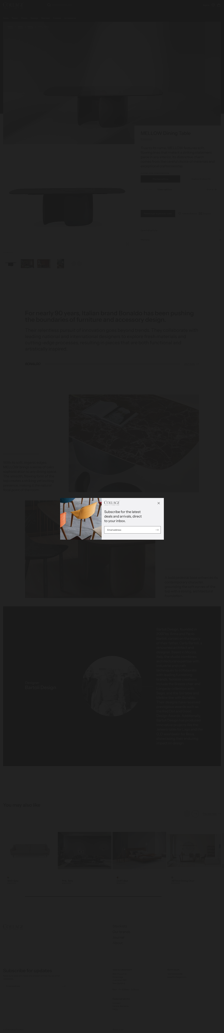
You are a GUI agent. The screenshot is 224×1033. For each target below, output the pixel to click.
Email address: (114, 530)
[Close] (159, 503)
